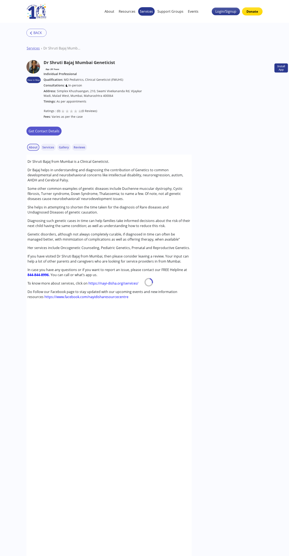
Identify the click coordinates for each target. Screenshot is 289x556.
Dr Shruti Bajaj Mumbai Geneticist (61, 48)
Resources (127, 11)
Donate (252, 11)
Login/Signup (225, 11)
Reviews (79, 147)
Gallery (64, 147)
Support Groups (170, 11)
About (109, 11)
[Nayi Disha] (36, 11)
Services (146, 11)
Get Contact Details (44, 131)
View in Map (33, 79)
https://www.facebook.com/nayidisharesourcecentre (86, 296)
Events (193, 11)
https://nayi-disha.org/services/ (113, 283)
